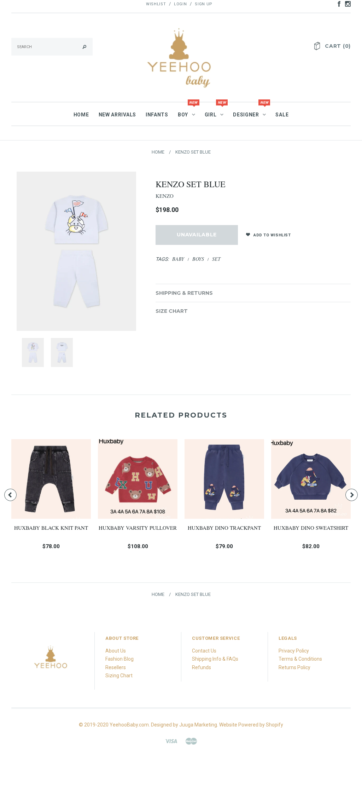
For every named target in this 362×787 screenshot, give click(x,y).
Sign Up (203, 4)
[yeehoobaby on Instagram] (346, 3)
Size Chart (172, 311)
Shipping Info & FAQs (215, 659)
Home (158, 152)
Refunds (201, 667)
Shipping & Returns (184, 293)
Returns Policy (294, 667)
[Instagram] (51, 660)
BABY (178, 258)
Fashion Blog (119, 659)
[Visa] (171, 740)
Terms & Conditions (300, 659)
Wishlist (156, 4)
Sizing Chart (119, 675)
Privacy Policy (294, 651)
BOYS (198, 258)
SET (216, 258)
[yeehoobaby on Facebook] (337, 3)
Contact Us (204, 651)
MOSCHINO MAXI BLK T (193, 527)
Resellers (115, 667)
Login (180, 4)
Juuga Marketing (198, 725)
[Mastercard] (191, 740)
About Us (115, 651)
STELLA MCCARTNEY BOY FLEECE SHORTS (279, 531)
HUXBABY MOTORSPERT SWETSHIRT (106, 531)
